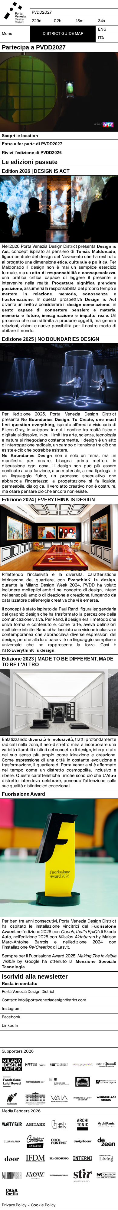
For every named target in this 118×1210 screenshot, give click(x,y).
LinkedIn (10, 1025)
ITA (101, 38)
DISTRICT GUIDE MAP (63, 33)
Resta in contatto (20, 983)
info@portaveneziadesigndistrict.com (52, 1000)
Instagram (11, 1008)
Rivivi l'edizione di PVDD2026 (32, 152)
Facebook (11, 1017)
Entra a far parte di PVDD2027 (32, 143)
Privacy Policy (14, 1205)
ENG (102, 29)
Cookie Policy (43, 1205)
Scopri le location (20, 135)
